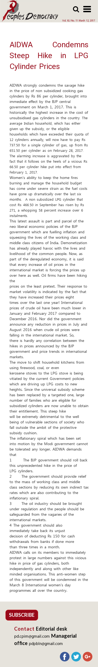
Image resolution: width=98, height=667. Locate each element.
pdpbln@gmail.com (46, 644)
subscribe (22, 615)
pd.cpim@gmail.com (32, 637)
